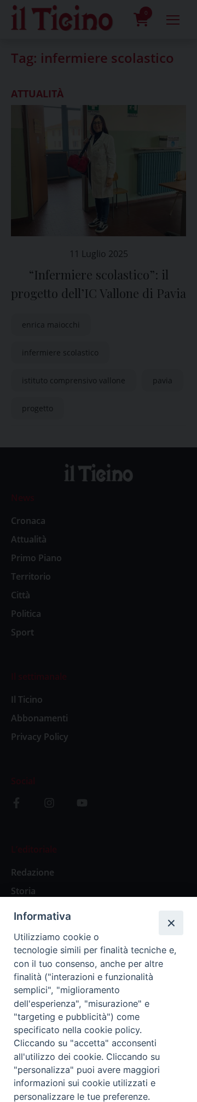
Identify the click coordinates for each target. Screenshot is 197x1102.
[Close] (171, 923)
